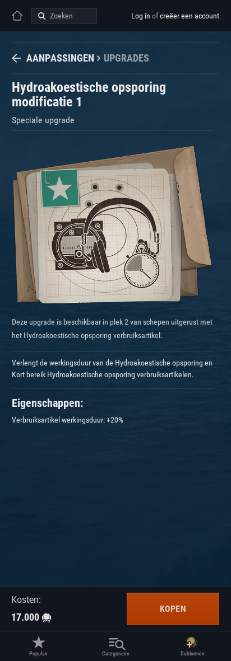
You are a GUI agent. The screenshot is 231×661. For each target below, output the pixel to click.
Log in (140, 15)
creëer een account (189, 15)
